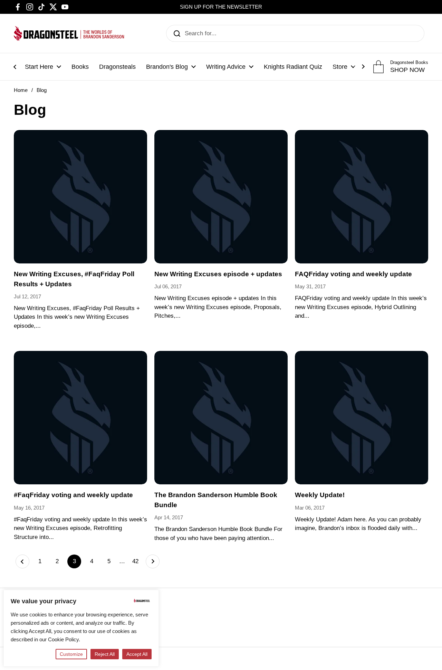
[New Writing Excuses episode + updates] (221, 196)
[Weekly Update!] (361, 417)
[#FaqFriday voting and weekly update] (80, 417)
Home (21, 90)
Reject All (105, 654)
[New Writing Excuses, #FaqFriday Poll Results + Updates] (80, 196)
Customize (71, 654)
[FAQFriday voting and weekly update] (361, 196)
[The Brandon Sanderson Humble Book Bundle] (221, 417)
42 (137, 561)
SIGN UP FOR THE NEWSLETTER (221, 7)
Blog (42, 90)
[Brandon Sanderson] (69, 33)
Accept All (136, 654)
